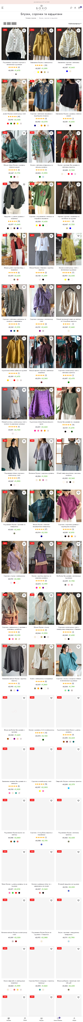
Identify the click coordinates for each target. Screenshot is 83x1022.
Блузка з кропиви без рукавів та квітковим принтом (68, 166)
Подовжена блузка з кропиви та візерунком (14, 526)
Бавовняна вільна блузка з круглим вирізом (14, 680)
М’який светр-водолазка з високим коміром (69, 474)
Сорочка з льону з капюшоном (14, 576)
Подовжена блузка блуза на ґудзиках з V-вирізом (41, 933)
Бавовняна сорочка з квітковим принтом (68, 63)
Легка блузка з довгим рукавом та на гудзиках (14, 885)
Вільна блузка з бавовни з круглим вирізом (41, 269)
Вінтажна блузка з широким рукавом (41, 473)
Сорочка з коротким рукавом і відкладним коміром (68, 526)
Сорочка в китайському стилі (41, 781)
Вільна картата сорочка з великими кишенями (41, 372)
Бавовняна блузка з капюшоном (41, 62)
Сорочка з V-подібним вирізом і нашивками (41, 834)
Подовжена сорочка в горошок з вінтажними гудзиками (14, 63)
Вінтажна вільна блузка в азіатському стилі (14, 933)
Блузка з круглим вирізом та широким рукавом (41, 577)
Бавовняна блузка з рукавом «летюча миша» (68, 115)
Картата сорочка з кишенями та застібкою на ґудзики (68, 217)
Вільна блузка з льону (41, 627)
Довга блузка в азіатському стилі (14, 114)
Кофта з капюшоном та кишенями (41, 679)
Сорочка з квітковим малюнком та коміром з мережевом (14, 320)
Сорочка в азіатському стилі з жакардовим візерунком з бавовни (69, 628)
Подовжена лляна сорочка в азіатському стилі (14, 474)
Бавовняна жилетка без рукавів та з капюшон (14, 782)
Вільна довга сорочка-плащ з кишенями (14, 269)
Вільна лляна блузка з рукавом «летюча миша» (14, 166)
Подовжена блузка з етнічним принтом (68, 834)
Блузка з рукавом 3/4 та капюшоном (41, 730)
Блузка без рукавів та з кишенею (69, 422)
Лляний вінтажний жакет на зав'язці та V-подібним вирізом (68, 320)
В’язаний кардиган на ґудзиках (68, 884)
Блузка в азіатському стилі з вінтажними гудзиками (68, 269)
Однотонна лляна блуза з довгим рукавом (68, 731)
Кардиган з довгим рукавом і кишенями (14, 217)
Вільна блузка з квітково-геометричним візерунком (41, 526)
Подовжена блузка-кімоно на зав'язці (14, 834)
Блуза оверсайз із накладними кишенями (14, 982)
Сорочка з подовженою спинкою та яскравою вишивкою (41, 217)
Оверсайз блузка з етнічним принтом (68, 781)
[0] (79, 8)
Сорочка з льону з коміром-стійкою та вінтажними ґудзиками (68, 680)
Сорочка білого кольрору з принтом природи (41, 982)
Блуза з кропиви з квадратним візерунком (68, 933)
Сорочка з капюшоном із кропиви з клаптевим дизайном (14, 628)
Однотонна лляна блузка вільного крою (41, 423)
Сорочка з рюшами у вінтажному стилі (41, 320)
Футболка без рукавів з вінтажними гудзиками (68, 577)
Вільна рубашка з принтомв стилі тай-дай (68, 982)
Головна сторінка (31, 18)
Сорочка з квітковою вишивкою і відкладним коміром (41, 115)
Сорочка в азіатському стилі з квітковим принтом (68, 372)
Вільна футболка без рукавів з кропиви (14, 731)
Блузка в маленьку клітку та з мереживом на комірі (41, 885)
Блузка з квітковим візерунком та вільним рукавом (41, 166)
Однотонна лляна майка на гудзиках (14, 371)
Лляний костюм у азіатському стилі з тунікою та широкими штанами (14, 423)
